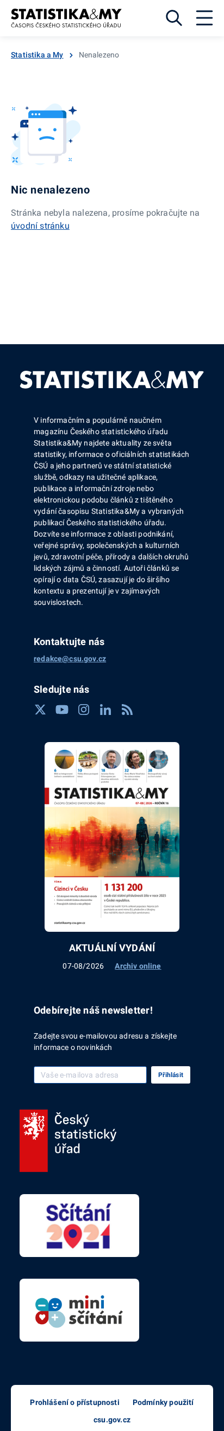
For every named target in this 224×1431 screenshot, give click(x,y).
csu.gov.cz (112, 1419)
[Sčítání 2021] (79, 1225)
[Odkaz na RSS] (127, 709)
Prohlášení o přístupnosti (74, 1402)
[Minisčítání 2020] (79, 1310)
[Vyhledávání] (174, 18)
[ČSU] (68, 1141)
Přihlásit (170, 1075)
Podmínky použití (163, 1402)
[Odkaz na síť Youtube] (62, 709)
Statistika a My (37, 54)
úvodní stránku (40, 226)
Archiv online (138, 966)
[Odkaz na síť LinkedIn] (105, 709)
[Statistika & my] (66, 18)
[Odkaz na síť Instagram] (83, 709)
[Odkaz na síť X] (40, 709)
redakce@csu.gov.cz (70, 658)
